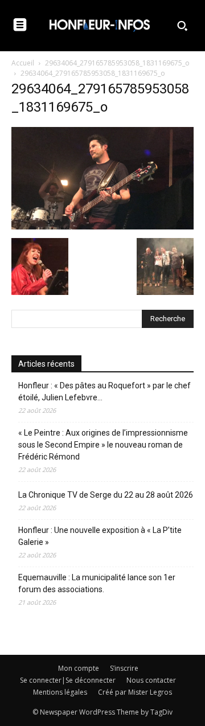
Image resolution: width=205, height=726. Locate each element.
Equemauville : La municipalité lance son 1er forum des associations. (96, 583)
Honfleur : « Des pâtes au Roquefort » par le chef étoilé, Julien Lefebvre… (104, 391)
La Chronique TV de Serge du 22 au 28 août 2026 (105, 494)
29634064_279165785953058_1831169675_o (117, 63)
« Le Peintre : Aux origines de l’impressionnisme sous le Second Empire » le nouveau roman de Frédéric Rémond (103, 444)
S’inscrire (124, 668)
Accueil (22, 63)
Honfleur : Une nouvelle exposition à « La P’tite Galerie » (100, 536)
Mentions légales (60, 692)
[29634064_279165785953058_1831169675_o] (102, 226)
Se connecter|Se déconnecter (68, 680)
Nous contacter (151, 680)
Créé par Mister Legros (135, 692)
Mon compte (78, 668)
